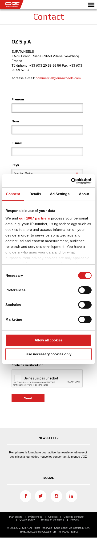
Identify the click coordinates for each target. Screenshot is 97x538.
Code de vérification (28, 365)
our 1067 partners (34, 218)
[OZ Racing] (24, 4)
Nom (15, 121)
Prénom (18, 99)
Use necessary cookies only (48, 354)
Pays (15, 165)
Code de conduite (74, 516)
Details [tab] (35, 194)
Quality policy (27, 519)
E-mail (17, 143)
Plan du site (15, 516)
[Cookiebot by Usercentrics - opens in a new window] (71, 181)
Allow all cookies (48, 340)
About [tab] (84, 194)
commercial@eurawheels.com (58, 78)
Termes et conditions (53, 519)
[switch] (85, 290)
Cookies (53, 516)
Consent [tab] (13, 194)
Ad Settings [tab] (59, 194)
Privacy (74, 519)
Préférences (35, 516)
